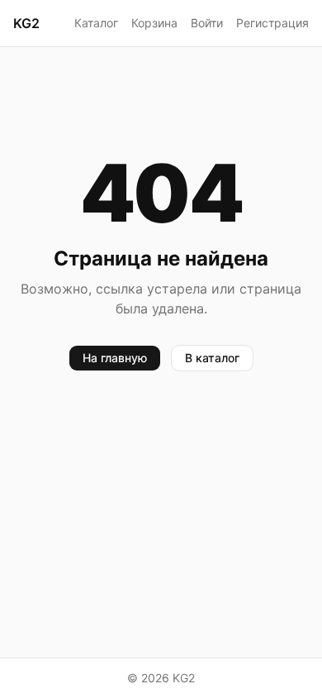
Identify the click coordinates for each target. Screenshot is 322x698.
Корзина (154, 23)
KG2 (26, 23)
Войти (207, 23)
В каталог (212, 358)
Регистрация (272, 23)
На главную (115, 358)
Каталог (96, 23)
